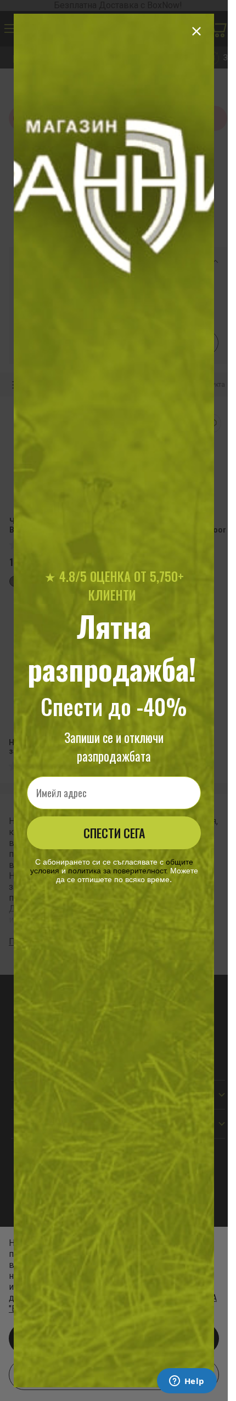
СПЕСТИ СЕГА (114, 833)
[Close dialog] (196, 31)
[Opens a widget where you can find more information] (186, 1382)
